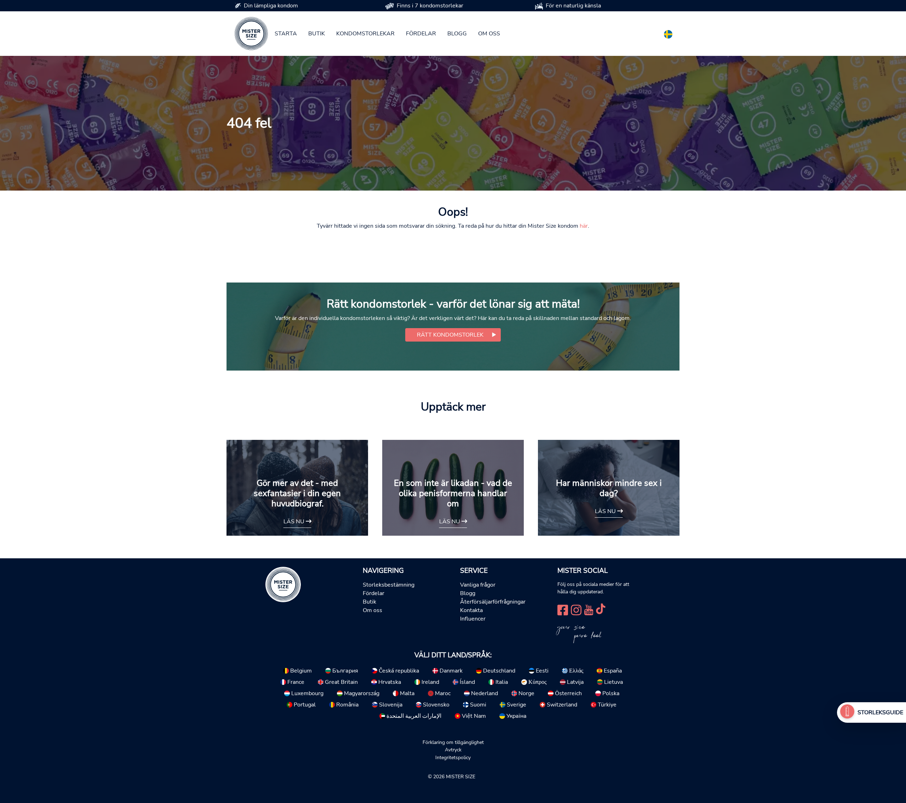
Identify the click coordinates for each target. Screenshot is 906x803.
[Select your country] (668, 33)
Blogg (457, 33)
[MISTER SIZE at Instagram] (576, 609)
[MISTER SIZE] (283, 584)
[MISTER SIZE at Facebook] (562, 609)
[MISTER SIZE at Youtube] (588, 609)
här (584, 226)
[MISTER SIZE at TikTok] (600, 609)
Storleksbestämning (388, 585)
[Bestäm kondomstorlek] (847, 712)
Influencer (473, 619)
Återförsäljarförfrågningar (493, 602)
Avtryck (453, 749)
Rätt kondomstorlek (450, 335)
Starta (286, 33)
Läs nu (294, 521)
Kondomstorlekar (365, 33)
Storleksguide (880, 712)
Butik (316, 33)
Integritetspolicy (453, 757)
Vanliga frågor (477, 585)
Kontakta (471, 610)
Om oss (489, 33)
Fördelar (421, 33)
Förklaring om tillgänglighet (453, 742)
